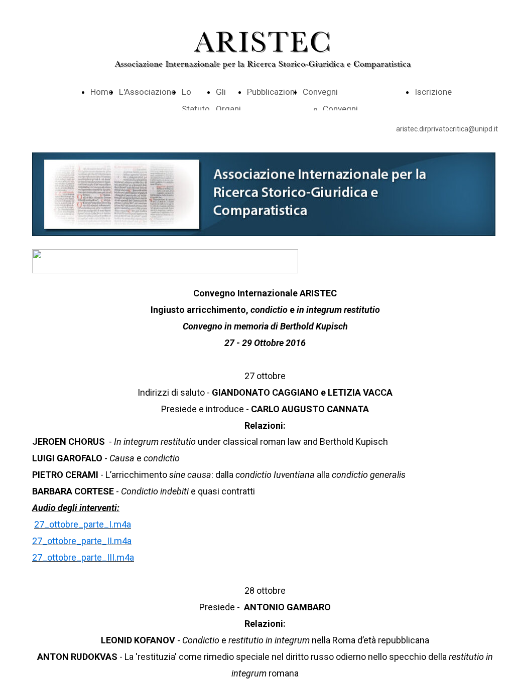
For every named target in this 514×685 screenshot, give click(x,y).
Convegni (320, 92)
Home (101, 92)
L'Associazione (147, 92)
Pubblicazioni (272, 92)
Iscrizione (433, 92)
